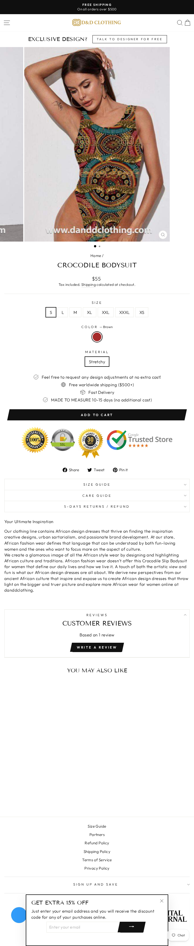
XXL (106, 312)
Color (97, 327)
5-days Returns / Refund (97, 506)
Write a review (97, 647)
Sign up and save (95, 884)
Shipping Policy (97, 851)
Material (97, 352)
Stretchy (97, 361)
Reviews (97, 615)
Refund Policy (97, 843)
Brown (97, 337)
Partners (97, 834)
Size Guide (97, 484)
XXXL (124, 312)
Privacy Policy (97, 868)
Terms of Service (97, 859)
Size (97, 302)
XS (141, 312)
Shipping (88, 284)
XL (89, 312)
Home (95, 255)
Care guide (97, 495)
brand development (128, 537)
